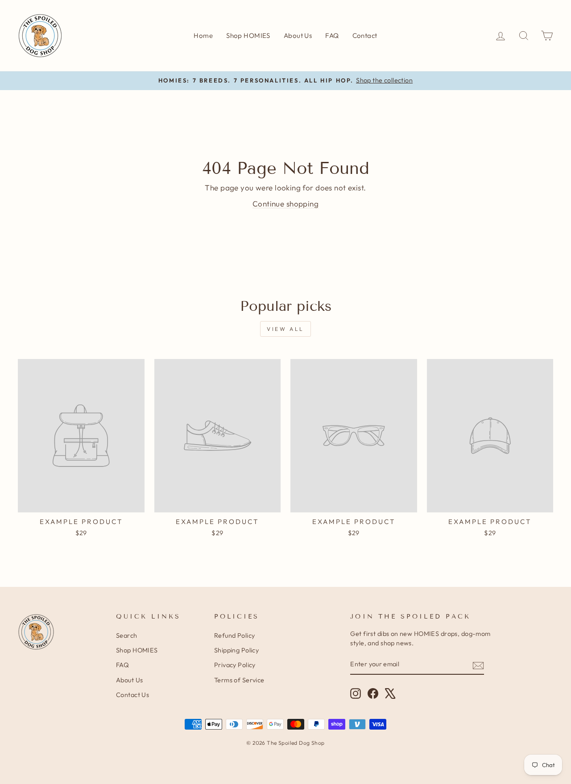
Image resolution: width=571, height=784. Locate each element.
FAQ (332, 35)
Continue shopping (285, 203)
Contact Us (132, 695)
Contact (364, 35)
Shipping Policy (236, 650)
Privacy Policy (235, 665)
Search (126, 635)
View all (285, 329)
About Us (298, 35)
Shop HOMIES (248, 35)
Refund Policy (234, 635)
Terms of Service (239, 680)
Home (203, 35)
